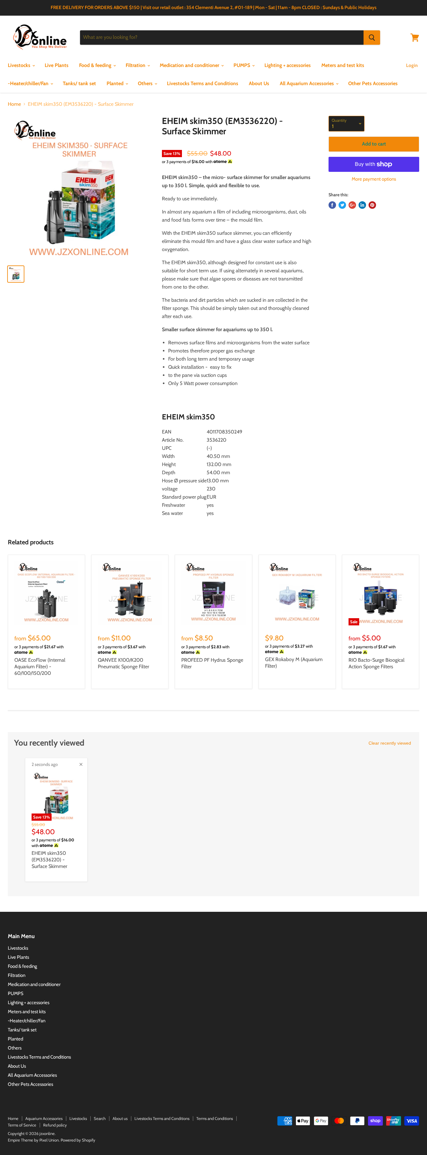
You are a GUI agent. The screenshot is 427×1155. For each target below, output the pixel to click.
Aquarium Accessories (44, 1118)
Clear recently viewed (390, 743)
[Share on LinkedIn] (362, 205)
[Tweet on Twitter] (342, 205)
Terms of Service (22, 1124)
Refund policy (55, 1124)
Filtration (136, 65)
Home (14, 104)
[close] (81, 764)
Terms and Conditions (214, 1118)
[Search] (372, 37)
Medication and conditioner (190, 65)
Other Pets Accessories (373, 83)
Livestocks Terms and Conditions (202, 83)
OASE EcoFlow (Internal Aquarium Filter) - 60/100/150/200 (39, 666)
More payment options (374, 179)
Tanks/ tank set (79, 83)
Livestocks (20, 65)
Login (412, 65)
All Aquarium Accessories (307, 83)
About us (120, 1118)
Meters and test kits (342, 65)
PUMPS (242, 65)
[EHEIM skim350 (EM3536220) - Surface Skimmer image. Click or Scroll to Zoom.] (80, 188)
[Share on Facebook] (332, 205)
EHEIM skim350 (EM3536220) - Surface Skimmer (49, 859)
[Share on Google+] (352, 205)
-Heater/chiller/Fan (29, 83)
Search (100, 1118)
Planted (116, 83)
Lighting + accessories (287, 65)
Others (146, 83)
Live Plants (56, 65)
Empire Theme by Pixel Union (33, 1139)
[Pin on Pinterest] (372, 205)
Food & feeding (96, 65)
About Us (259, 83)
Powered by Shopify (78, 1139)
